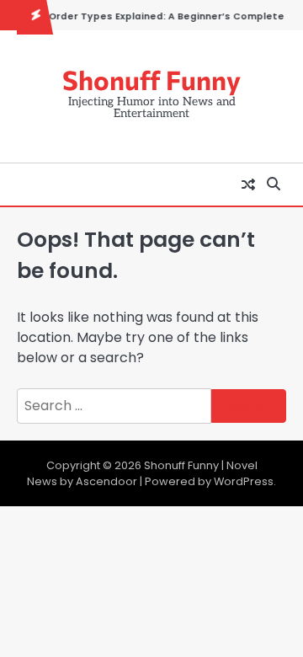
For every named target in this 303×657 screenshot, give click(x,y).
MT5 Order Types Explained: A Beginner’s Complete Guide (154, 16)
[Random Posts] (248, 184)
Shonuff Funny (151, 79)
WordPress (244, 481)
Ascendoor (106, 481)
